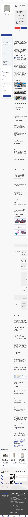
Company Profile (25, 495)
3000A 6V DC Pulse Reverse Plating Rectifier (13, 460)
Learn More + (3, 465)
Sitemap (25, 498)
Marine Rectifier (5, 64)
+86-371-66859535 (6, 72)
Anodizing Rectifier (5, 42)
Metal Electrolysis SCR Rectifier (6, 56)
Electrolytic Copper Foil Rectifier (6, 59)
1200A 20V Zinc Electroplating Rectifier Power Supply (5, 460)
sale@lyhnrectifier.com (7, 76)
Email (22, 476)
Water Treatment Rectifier (12, 498)
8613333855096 (6, 476)
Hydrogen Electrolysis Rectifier (6, 53)
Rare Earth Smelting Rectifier (5, 62)
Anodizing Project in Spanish (19, 509)
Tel (16, 476)
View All (24, 449)
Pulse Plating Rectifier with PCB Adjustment (22, 460)
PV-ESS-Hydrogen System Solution (12, 505)
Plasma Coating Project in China (20, 508)
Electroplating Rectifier (13, 494)
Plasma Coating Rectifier (6, 46)
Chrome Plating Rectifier (6, 40)
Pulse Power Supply (5, 44)
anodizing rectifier (16, 428)
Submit (18, 483)
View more (17, 510)
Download (17, 446)
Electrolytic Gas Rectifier (6, 51)
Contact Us (25, 497)
